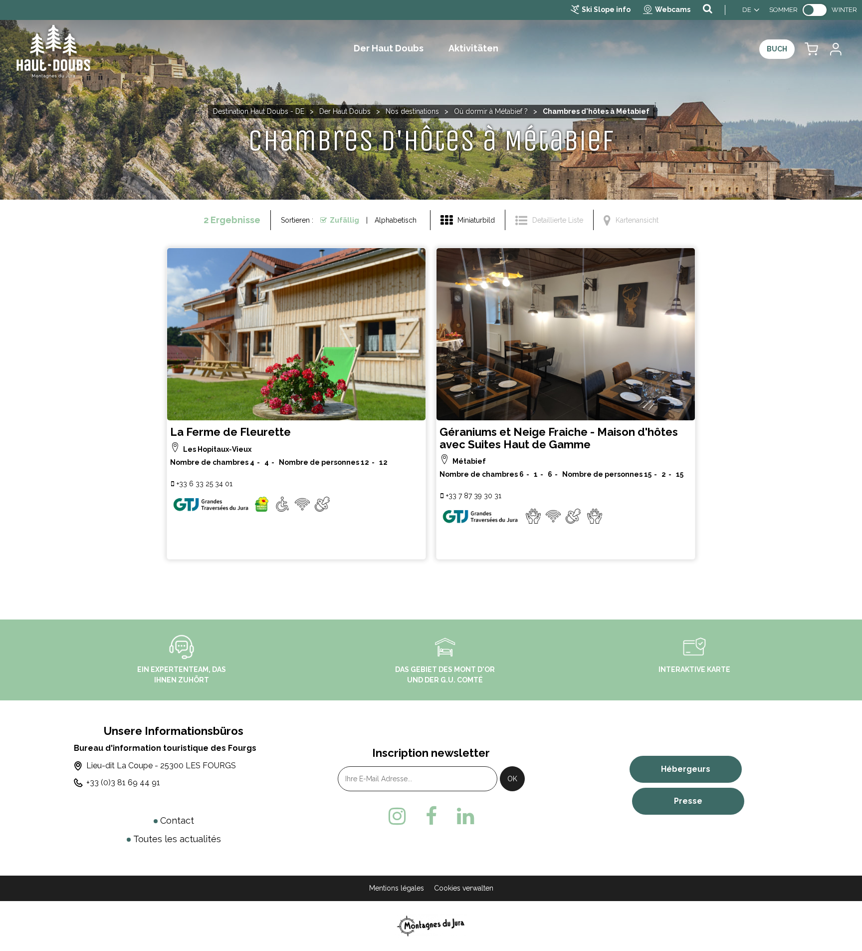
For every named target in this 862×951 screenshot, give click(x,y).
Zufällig (344, 220)
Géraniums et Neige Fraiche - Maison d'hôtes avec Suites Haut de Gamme (558, 438)
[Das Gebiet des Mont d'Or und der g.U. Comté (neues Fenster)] (444, 646)
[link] (815, 10)
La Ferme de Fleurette (230, 432)
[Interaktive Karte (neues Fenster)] (694, 646)
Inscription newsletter (431, 752)
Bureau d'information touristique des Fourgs (165, 748)
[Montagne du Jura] (431, 926)
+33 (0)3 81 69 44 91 (123, 782)
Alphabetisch (396, 220)
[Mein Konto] (835, 49)
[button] (811, 49)
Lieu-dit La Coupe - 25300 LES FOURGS (161, 765)
